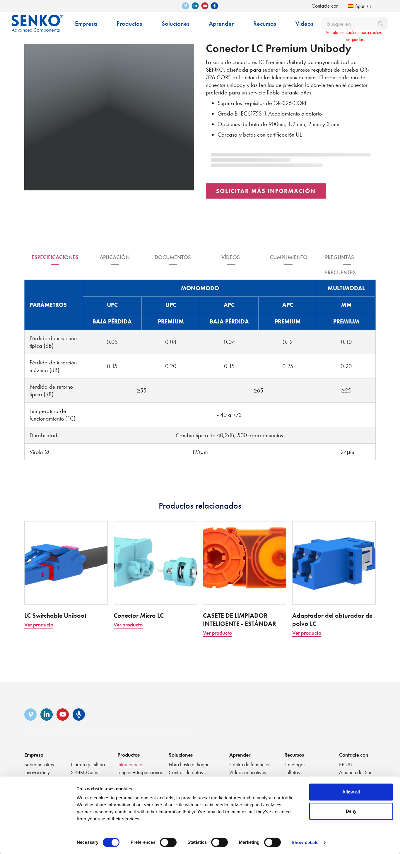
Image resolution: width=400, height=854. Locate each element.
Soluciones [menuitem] (175, 23)
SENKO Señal (85, 772)
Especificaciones (55, 257)
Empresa (33, 754)
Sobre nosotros (39, 764)
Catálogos (294, 764)
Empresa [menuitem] (86, 23)
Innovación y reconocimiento (39, 775)
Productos (128, 754)
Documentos (173, 257)
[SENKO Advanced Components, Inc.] (37, 19)
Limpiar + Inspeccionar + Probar (139, 775)
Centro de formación (250, 764)
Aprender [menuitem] (221, 23)
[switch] (168, 842)
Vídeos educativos (247, 772)
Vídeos (230, 257)
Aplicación (115, 257)
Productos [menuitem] (129, 23)
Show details (305, 842)
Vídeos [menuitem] (304, 23)
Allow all (351, 791)
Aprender (239, 754)
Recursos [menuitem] (264, 23)
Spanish (363, 6)
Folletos (292, 772)
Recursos (294, 754)
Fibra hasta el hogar (188, 764)
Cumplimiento (288, 257)
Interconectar (130, 764)
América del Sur (355, 772)
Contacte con (325, 5)
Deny (351, 811)
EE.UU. (346, 764)
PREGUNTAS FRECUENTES (340, 259)
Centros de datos (186, 772)
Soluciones (181, 754)
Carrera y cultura (88, 764)
